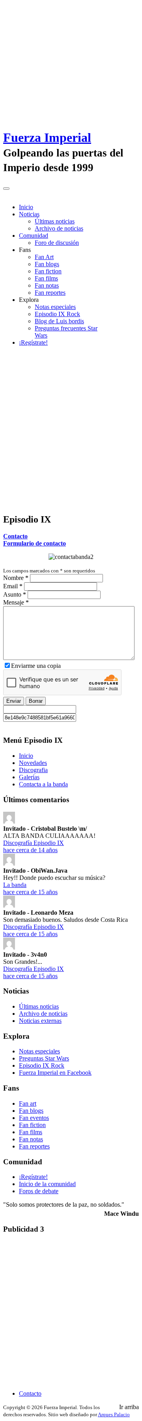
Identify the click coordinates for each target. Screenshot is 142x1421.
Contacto (15, 536)
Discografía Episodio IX (33, 842)
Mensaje (16, 602)
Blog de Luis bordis (59, 321)
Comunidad (33, 235)
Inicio (26, 207)
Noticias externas (40, 1020)
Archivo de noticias (59, 228)
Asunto (14, 594)
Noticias (29, 214)
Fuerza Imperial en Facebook (55, 1072)
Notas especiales (55, 306)
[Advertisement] (71, 435)
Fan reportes (50, 292)
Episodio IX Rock (57, 314)
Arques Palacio (114, 1414)
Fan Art (44, 257)
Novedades (33, 762)
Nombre (15, 577)
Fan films (46, 278)
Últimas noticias (55, 221)
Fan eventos (34, 1117)
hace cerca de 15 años (30, 892)
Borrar (36, 701)
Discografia (33, 770)
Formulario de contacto (34, 543)
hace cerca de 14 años (30, 850)
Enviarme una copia (36, 665)
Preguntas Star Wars (44, 1058)
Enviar (13, 701)
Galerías (29, 777)
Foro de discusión (57, 242)
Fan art (27, 1103)
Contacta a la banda (43, 784)
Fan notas (47, 285)
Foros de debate (38, 1191)
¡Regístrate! (33, 342)
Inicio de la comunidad (47, 1184)
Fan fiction (48, 271)
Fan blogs (47, 264)
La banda (14, 884)
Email (12, 586)
